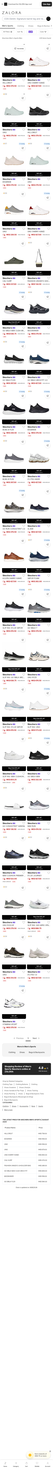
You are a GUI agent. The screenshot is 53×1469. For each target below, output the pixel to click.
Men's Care (8, 1110)
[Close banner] (2, 4)
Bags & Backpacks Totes (35, 1094)
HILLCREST (8, 1133)
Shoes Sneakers (10, 1087)
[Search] (48, 19)
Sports (40, 1106)
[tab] (7, 25)
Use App (46, 4)
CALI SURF (8, 1160)
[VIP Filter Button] (31, 32)
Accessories (24, 1106)
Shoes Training (32, 1090)
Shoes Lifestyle (24, 1087)
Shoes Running (9, 1094)
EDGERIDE (8, 1139)
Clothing (11, 1052)
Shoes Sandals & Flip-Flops (14, 1090)
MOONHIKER (9, 1176)
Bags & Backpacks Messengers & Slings (18, 1097)
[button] (26, 4)
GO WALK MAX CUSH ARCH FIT (15, 1171)
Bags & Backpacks (37, 1052)
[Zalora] (26, 12)
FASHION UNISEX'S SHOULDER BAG (17, 1166)
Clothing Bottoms (22, 1084)
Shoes (22, 1052)
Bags (33, 1106)
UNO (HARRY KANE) (11, 1155)
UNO (6, 1144)
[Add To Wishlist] (23, 80)
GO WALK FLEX (9, 1182)
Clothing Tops (7, 1084)
